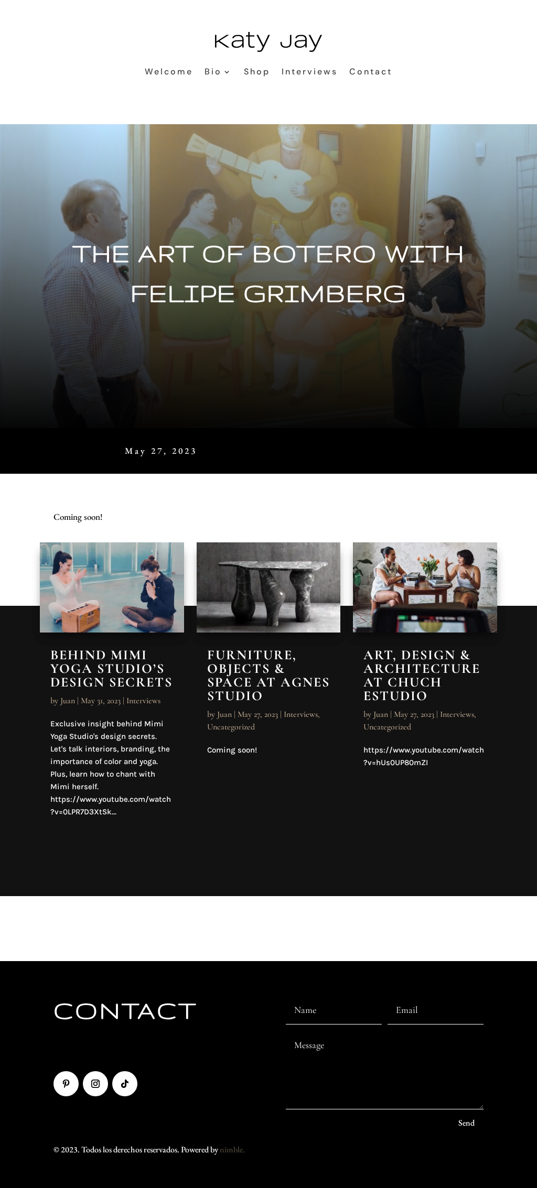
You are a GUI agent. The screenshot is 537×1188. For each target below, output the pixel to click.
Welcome (169, 71)
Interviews (310, 71)
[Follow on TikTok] (124, 1083)
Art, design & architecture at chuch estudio (421, 675)
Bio (213, 71)
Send (466, 1122)
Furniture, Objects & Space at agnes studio (268, 675)
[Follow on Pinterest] (66, 1083)
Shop (257, 71)
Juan (67, 700)
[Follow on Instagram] (95, 1083)
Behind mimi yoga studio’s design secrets (111, 668)
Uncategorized (231, 727)
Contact (370, 71)
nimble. (232, 1149)
